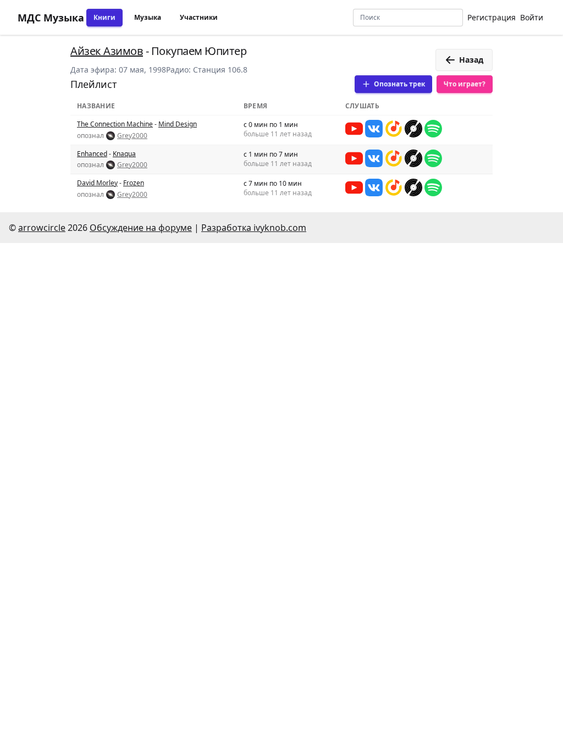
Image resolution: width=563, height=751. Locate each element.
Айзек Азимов (106, 50)
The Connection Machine (115, 124)
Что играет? (464, 84)
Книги (104, 17)
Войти (531, 17)
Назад (471, 59)
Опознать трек (399, 84)
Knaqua (124, 153)
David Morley (97, 182)
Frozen (133, 182)
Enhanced (92, 153)
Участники (199, 17)
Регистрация (491, 17)
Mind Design (177, 124)
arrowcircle (41, 228)
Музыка (147, 17)
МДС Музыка (51, 17)
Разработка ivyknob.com (253, 228)
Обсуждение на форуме (141, 228)
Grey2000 (132, 135)
